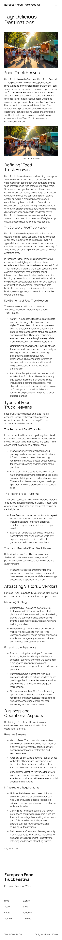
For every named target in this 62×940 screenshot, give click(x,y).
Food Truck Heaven (22, 72)
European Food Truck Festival (22, 4)
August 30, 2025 (11, 848)
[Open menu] (56, 4)
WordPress (53, 934)
